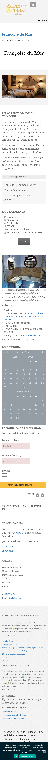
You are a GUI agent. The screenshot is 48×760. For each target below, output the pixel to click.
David (20, 40)
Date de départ (11, 455)
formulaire (19, 532)
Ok (16, 756)
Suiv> (42, 352)
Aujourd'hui (23, 352)
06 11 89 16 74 (9, 594)
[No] (44, 751)
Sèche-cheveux (34, 316)
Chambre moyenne (29, 335)
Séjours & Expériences (10, 644)
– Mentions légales (9, 711)
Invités (6, 471)
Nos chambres (7, 641)
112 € (24, 242)
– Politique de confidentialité (13, 718)
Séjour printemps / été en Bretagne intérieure (19, 651)
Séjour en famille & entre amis (13, 654)
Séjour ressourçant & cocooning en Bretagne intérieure (23, 648)
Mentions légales (27, 756)
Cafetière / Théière (32, 313)
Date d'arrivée (11, 440)
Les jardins (6, 657)
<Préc (6, 352)
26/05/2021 (8, 40)
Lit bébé (19, 316)
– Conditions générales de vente (14, 715)
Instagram (8, 546)
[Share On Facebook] (37, 495)
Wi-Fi (7, 319)
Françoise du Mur (17, 34)
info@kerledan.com (12, 598)
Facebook (7, 550)
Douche (8, 316)
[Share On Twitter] (42, 495)
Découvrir (6, 660)
